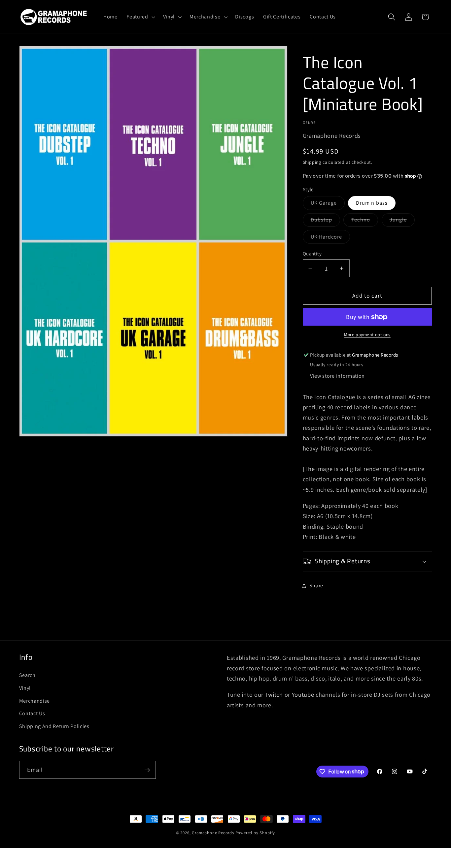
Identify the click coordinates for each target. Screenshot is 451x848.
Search (27, 675)
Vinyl (25, 688)
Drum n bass (372, 202)
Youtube (303, 694)
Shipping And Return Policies (54, 726)
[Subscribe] (147, 770)
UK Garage (328, 204)
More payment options (367, 334)
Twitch (274, 694)
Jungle (402, 221)
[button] (140, 17)
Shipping (312, 162)
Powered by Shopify (255, 832)
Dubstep (325, 221)
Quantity (312, 253)
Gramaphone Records (213, 832)
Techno (364, 221)
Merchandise (34, 700)
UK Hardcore (330, 238)
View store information (337, 375)
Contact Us (32, 713)
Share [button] (316, 585)
